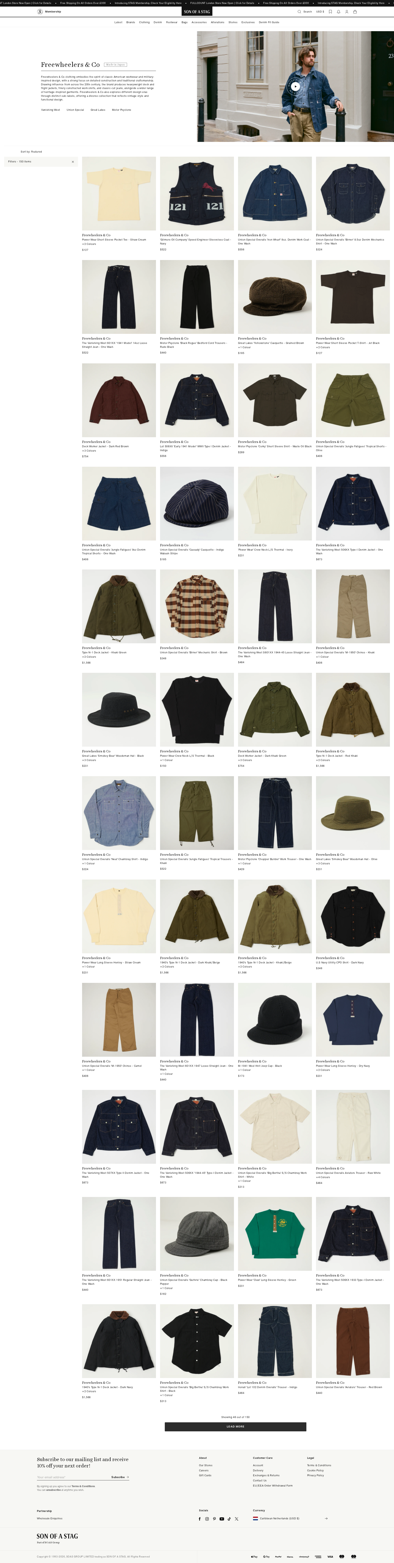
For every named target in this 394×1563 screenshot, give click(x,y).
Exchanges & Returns (266, 1475)
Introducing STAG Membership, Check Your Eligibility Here (148, 3)
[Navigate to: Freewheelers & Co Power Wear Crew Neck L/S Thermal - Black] (197, 720)
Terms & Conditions (319, 1465)
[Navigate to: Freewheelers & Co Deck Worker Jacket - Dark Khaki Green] (275, 720)
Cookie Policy (315, 1470)
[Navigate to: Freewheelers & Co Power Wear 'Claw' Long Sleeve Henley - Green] (275, 1246)
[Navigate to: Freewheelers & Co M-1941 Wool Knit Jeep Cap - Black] (275, 1032)
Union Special (75, 110)
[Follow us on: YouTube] (222, 1519)
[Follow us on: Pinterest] (214, 1519)
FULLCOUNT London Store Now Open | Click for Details (222, 3)
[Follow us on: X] (236, 1519)
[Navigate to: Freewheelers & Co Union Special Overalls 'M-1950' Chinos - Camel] (119, 1032)
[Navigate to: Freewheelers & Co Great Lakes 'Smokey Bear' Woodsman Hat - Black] (119, 720)
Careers (204, 1470)
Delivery (258, 1470)
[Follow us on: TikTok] (229, 1519)
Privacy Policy (315, 1475)
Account (258, 1465)
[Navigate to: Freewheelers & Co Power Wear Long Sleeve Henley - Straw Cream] (119, 927)
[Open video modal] (295, 86)
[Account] (347, 12)
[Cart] (355, 12)
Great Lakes (98, 110)
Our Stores (206, 1465)
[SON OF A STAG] (197, 12)
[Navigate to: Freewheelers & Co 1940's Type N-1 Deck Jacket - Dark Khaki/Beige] (197, 927)
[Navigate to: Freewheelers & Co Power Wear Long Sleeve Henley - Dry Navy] (353, 1032)
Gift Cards (205, 1475)
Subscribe (118, 1477)
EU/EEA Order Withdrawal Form (273, 1485)
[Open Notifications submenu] (338, 12)
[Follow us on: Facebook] (199, 1519)
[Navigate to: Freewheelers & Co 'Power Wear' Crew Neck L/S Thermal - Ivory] (275, 514)
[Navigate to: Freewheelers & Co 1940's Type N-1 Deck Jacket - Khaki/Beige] (275, 927)
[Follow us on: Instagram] (207, 1519)
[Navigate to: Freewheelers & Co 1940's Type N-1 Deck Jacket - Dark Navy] (119, 1353)
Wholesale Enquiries (49, 1518)
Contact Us (260, 1480)
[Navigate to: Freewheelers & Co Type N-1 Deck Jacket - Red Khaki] (353, 720)
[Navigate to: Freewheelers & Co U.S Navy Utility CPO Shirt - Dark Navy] (353, 927)
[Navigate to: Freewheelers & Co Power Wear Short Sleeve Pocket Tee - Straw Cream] (119, 204)
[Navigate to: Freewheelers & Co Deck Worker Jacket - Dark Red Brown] (119, 411)
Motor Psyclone (121, 110)
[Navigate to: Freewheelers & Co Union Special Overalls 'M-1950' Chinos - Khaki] (353, 617)
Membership (53, 11)
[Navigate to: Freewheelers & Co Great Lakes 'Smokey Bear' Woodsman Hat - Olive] (353, 823)
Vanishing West (50, 110)
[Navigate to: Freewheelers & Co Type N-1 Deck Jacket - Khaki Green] (119, 617)
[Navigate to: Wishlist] (330, 12)
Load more (235, 1426)
